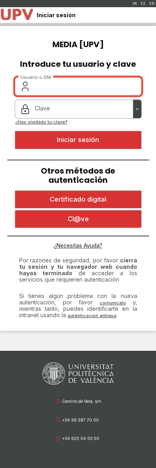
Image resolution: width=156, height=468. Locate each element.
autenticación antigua (92, 315)
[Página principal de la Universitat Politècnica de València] (17, 15)
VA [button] (134, 4)
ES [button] (143, 4)
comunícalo (113, 303)
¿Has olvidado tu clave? (41, 122)
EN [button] (151, 4)
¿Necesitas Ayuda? (78, 245)
